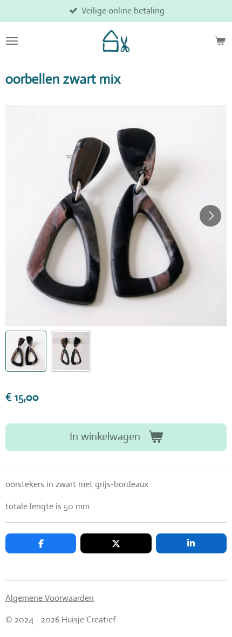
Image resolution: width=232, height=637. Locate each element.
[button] (25, 351)
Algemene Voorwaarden (49, 598)
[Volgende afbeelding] (210, 216)
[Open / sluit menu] (12, 41)
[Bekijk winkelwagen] (220, 41)
